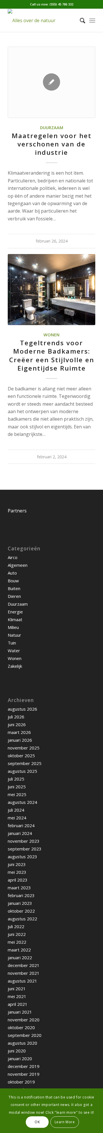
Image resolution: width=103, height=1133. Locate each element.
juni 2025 (17, 786)
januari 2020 (20, 1058)
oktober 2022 (21, 911)
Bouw (13, 580)
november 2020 (23, 1020)
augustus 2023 (22, 856)
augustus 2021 (22, 981)
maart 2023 (19, 887)
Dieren (14, 596)
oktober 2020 (21, 1027)
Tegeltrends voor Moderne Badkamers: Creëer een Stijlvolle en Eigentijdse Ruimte (51, 355)
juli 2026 (16, 717)
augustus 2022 (22, 919)
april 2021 (17, 1004)
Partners (17, 511)
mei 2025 (17, 794)
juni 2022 (17, 934)
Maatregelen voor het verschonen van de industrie (52, 144)
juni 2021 (17, 988)
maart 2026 (19, 732)
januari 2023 (20, 903)
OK (37, 1121)
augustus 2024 (22, 802)
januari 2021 (20, 1012)
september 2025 (24, 763)
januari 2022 (20, 957)
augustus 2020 (22, 1043)
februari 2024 (21, 825)
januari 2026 (20, 740)
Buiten (14, 588)
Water (14, 650)
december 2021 (23, 965)
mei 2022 (17, 942)
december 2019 (23, 1066)
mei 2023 (17, 872)
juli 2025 (16, 779)
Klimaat (15, 619)
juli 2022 (16, 926)
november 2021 (23, 973)
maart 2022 (19, 950)
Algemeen (17, 565)
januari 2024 (20, 833)
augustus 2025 (22, 771)
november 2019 (23, 1074)
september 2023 (24, 849)
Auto (12, 573)
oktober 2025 (21, 755)
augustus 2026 (22, 709)
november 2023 (23, 841)
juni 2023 (17, 864)
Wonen (51, 334)
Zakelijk (15, 666)
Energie (15, 612)
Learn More (65, 1121)
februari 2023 (21, 895)
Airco (12, 557)
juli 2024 (16, 810)
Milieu (13, 627)
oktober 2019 (21, 1082)
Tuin (12, 643)
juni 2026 (17, 724)
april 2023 (17, 880)
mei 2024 (17, 818)
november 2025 (23, 748)
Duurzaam (51, 127)
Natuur (14, 635)
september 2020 (24, 1035)
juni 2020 (17, 1051)
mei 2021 (17, 996)
